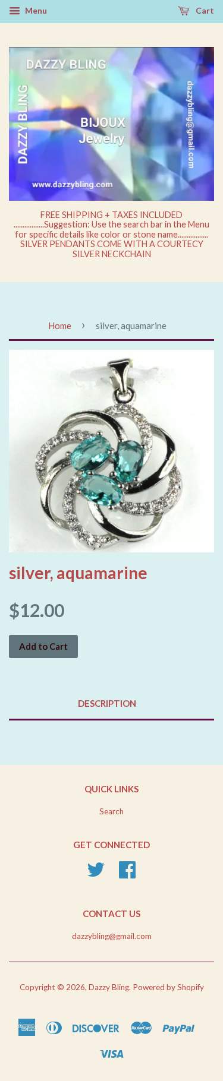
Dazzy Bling (109, 987)
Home (59, 325)
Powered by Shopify (168, 987)
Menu (35, 10)
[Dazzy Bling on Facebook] (127, 873)
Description (107, 703)
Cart (204, 10)
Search (111, 811)
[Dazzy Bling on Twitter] (96, 873)
